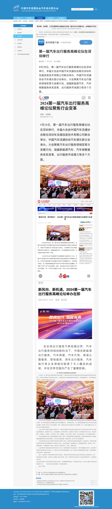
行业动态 (39, 18)
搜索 (96, 9)
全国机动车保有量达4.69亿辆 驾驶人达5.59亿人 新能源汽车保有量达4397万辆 (55, 481)
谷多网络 (21, 499)
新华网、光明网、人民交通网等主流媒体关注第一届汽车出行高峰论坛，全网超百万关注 (56, 21)
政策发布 (19, 32)
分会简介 (29, 18)
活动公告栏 (20, 40)
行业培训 (19, 50)
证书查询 (61, 18)
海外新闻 (19, 47)
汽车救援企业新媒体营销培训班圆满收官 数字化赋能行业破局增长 (52, 484)
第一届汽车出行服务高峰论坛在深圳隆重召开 (53, 472)
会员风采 (50, 18)
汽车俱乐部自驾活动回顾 (23, 54)
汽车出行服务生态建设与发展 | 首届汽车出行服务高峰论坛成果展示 (59, 474)
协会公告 (19, 29)
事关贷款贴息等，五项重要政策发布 (45, 482)
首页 (18, 18)
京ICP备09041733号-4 (24, 501)
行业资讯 (19, 43)
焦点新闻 (31, 21)
